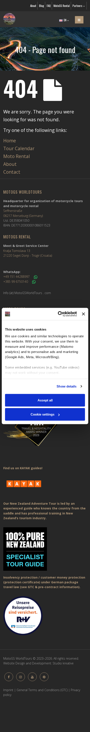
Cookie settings (42, 414)
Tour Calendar (19, 148)
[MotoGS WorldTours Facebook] (8, 676)
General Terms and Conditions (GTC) (42, 690)
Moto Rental (16, 156)
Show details (66, 386)
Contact (11, 172)
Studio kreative (63, 663)
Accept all (45, 400)
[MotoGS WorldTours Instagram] (20, 676)
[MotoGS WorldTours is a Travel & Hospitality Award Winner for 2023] (45, 424)
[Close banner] (83, 313)
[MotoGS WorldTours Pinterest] (44, 676)
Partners (78, 5)
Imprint (8, 690)
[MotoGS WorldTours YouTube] (32, 676)
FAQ (49, 5)
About (33, 5)
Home (9, 141)
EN (65, 20)
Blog (41, 5)
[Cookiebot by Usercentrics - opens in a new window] (58, 314)
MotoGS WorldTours (22, 192)
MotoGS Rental (62, 5)
